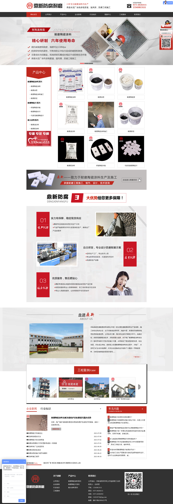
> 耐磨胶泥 (33, 98)
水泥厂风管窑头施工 (97, 399)
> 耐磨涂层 (33, 90)
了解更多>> (137, 357)
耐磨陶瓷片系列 (34, 103)
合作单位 (44, 399)
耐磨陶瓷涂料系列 (35, 82)
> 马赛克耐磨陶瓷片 (37, 115)
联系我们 (137, 14)
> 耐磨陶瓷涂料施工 (37, 94)
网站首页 (33, 14)
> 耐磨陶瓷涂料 (35, 86)
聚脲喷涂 (68, 463)
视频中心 (108, 14)
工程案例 (122, 14)
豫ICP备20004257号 (100, 500)
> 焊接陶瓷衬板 (35, 107)
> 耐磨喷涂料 (34, 129)
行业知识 (93, 14)
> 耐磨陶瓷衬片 (35, 111)
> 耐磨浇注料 (34, 124)
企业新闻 (78, 14)
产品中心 (63, 14)
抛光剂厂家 (47, 463)
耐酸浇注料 (61, 463)
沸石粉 (54, 463)
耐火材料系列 (33, 120)
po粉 (79, 463)
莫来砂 (74, 463)
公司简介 (48, 14)
